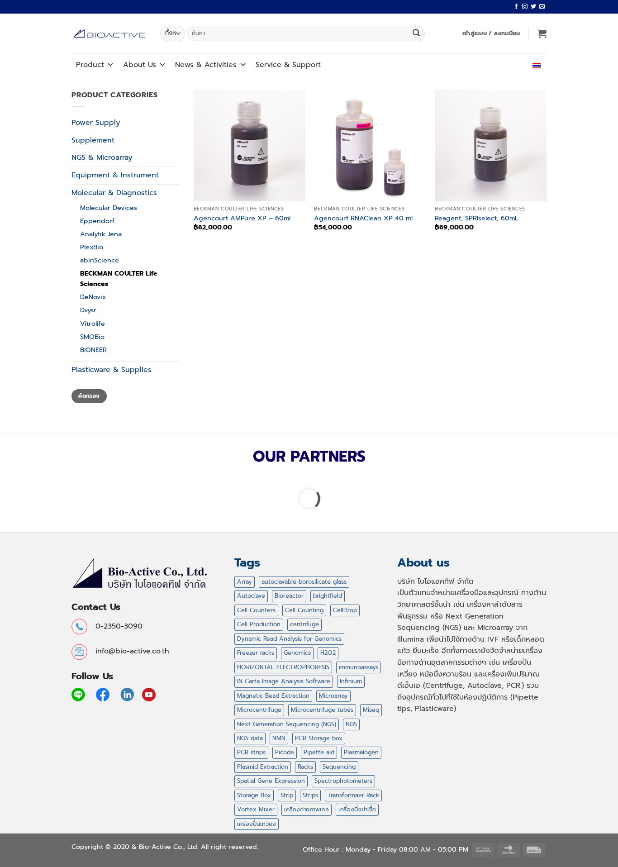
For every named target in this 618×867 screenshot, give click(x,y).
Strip (286, 795)
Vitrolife (92, 324)
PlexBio (91, 247)
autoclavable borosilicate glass (304, 581)
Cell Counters (256, 610)
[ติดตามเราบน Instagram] (525, 7)
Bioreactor (289, 595)
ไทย (527, 64)
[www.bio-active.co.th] (109, 33)
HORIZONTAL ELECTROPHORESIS (283, 667)
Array (244, 581)
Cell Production (258, 624)
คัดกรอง (89, 396)
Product (90, 64)
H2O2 (328, 652)
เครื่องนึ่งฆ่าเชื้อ (357, 809)
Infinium (351, 681)
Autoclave (251, 595)
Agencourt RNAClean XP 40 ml (363, 218)
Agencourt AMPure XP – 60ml (242, 218)
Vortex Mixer (256, 809)
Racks (305, 766)
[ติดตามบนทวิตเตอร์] (533, 7)
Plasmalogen (361, 752)
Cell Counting (304, 610)
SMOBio (92, 337)
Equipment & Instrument (115, 175)
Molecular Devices (108, 208)
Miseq (371, 709)
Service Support (288, 64)
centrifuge (304, 624)
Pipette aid (319, 752)
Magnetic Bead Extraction (273, 695)
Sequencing (339, 766)
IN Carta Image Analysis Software (283, 681)
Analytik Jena (101, 234)
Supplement (92, 140)
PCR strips (251, 752)
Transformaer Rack (353, 795)
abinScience (99, 260)
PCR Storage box (318, 738)
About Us (139, 64)
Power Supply (95, 122)
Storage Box (254, 795)
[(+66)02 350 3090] (509, 64)
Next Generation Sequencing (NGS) (286, 724)
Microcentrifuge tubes (322, 709)
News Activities (206, 64)
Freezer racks (255, 652)
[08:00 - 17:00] (489, 64)
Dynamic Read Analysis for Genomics (289, 638)
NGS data (250, 738)
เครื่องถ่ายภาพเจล (306, 809)
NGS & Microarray (101, 157)
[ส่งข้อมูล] (416, 33)
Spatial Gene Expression (271, 780)
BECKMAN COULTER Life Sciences (118, 278)
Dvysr (88, 310)
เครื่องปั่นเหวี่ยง (256, 823)
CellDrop (345, 610)
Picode (284, 752)
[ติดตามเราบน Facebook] (516, 7)
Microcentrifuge (259, 709)
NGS (351, 724)
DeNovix (93, 297)
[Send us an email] (542, 7)
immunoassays (358, 667)
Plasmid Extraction (262, 766)
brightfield (327, 595)
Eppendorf (97, 221)
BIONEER (93, 350)
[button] (491, 33)
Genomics (297, 652)
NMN (278, 738)
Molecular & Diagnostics (114, 192)
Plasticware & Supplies (111, 369)
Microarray (333, 695)
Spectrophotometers (343, 780)
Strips (310, 795)
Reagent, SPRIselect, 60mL (476, 218)
